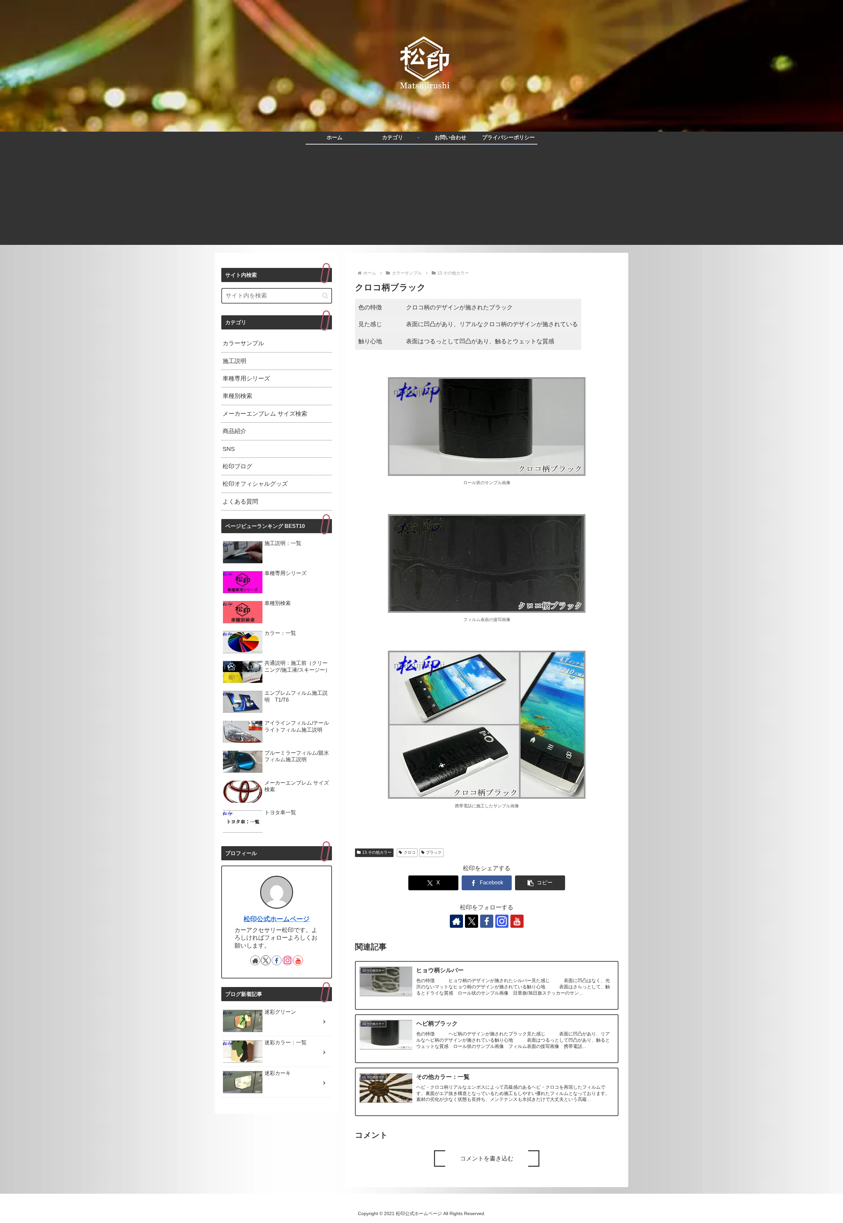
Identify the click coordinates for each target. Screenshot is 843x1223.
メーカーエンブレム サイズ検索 (265, 413)
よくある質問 (240, 501)
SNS (229, 449)
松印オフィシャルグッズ (255, 484)
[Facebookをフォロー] (486, 921)
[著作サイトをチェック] (456, 921)
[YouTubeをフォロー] (517, 921)
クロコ (410, 852)
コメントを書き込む (486, 1158)
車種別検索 (237, 396)
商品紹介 (234, 431)
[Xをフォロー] (471, 921)
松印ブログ (237, 466)
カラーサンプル (243, 343)
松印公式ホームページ (277, 919)
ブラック (434, 852)
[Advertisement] (421, 199)
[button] (540, 882)
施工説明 (234, 361)
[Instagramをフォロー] (501, 921)
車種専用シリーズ (246, 378)
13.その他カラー (377, 852)
